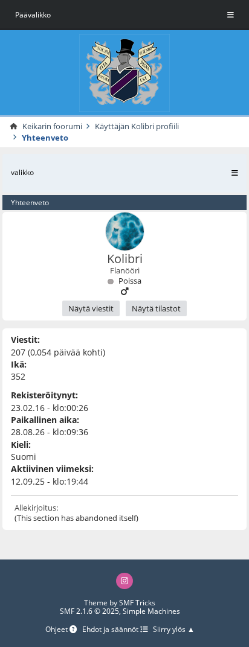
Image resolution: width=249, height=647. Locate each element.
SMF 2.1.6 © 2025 (89, 611)
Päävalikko (33, 15)
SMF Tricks (137, 603)
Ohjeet (57, 629)
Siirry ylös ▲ (174, 629)
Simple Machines (151, 611)
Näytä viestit (91, 308)
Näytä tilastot (156, 308)
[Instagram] (124, 581)
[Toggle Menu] (230, 15)
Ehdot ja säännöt (111, 629)
